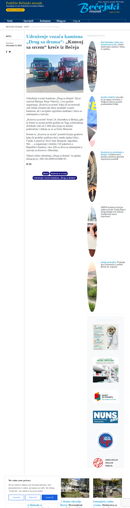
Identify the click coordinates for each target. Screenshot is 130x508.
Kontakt (112, 2)
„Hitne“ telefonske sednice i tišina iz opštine (113, 45)
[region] (33, 489)
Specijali (28, 20)
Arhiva (100, 2)
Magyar (61, 20)
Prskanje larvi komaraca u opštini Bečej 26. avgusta (113, 264)
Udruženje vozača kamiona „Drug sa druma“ (55, 178)
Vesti (9, 20)
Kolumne (45, 20)
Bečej (8, 36)
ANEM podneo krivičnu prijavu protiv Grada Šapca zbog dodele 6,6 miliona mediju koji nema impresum (113, 212)
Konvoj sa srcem (59, 173)
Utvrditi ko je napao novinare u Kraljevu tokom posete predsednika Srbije (112, 100)
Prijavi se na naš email (14, 10)
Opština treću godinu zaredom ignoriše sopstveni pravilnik (112, 155)
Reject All (32, 497)
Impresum (106, 2)
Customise (16, 497)
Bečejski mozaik (14, 27)
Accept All (49, 497)
